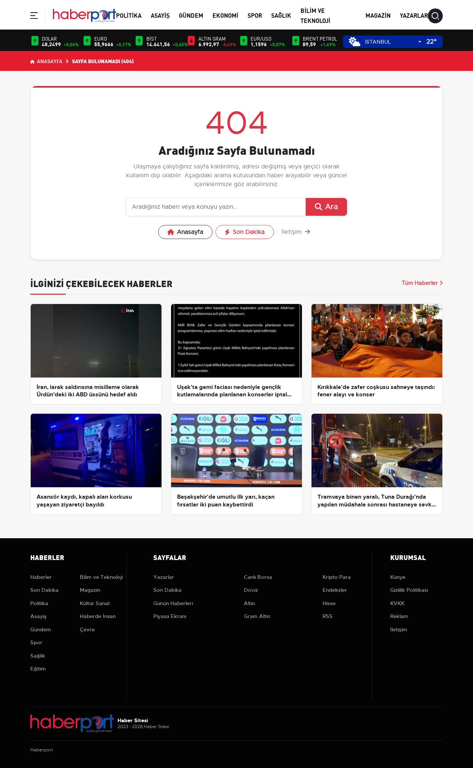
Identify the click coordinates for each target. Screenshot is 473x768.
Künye (397, 577)
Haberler (41, 577)
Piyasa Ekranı (169, 616)
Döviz (251, 590)
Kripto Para (337, 577)
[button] (34, 17)
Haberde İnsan (98, 616)
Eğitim (38, 668)
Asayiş (160, 15)
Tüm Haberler (420, 283)
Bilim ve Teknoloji (101, 577)
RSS (328, 616)
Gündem (191, 15)
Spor (255, 15)
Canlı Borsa (258, 577)
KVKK (397, 603)
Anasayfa (49, 61)
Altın (249, 603)
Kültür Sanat (95, 603)
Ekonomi (225, 15)
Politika (129, 15)
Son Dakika (249, 232)
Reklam (399, 616)
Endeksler (335, 590)
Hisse (329, 603)
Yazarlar (414, 15)
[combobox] (393, 42)
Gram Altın (257, 616)
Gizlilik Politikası (409, 590)
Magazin (378, 15)
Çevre (87, 629)
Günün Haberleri (173, 603)
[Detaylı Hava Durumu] (354, 41)
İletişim (292, 232)
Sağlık (281, 15)
